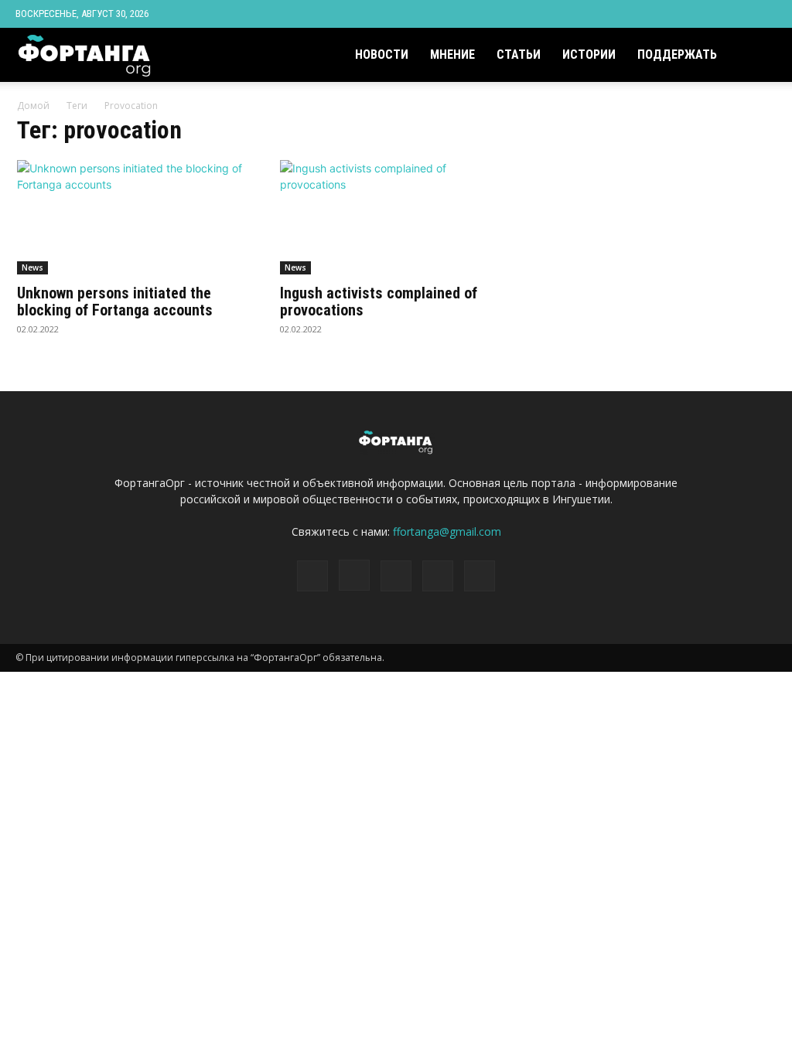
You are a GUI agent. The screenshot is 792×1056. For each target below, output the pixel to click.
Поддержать (677, 54)
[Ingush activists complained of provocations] (396, 217)
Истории (589, 54)
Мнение (452, 54)
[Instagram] (688, 14)
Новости (381, 54)
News (32, 267)
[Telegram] (713, 14)
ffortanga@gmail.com (447, 531)
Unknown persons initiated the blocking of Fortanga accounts (115, 301)
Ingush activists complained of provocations (378, 301)
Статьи (519, 54)
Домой (33, 105)
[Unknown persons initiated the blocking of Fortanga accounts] (133, 217)
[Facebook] (662, 14)
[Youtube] (765, 14)
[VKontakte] (739, 14)
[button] (758, 56)
